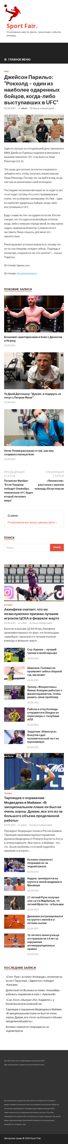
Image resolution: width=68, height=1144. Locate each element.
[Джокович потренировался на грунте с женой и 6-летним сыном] (14, 927)
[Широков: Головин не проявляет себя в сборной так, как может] (14, 679)
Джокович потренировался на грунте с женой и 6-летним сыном (45, 920)
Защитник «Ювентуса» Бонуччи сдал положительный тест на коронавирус (43, 736)
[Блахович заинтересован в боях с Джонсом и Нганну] (34, 333)
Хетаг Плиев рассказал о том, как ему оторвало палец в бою (29, 452)
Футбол (8, 605)
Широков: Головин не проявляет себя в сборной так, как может (44, 671)
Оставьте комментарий (42, 108)
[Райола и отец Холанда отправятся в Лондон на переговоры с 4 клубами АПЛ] (14, 720)
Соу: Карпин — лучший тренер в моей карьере (42, 651)
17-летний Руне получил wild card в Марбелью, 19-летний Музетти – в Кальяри (45, 901)
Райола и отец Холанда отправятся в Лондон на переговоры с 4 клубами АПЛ (43, 714)
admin (24, 108)
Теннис (8, 793)
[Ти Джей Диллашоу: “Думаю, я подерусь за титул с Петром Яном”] (34, 390)
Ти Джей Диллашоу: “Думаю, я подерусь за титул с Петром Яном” (32, 395)
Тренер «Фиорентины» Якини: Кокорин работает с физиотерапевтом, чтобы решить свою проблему (44, 692)
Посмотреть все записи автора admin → (33, 522)
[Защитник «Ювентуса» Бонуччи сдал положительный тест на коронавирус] (14, 743)
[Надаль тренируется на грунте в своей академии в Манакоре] (14, 889)
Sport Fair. (22, 26)
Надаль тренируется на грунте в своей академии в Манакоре (44, 882)
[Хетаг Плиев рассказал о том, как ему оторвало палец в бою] (34, 446)
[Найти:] (34, 547)
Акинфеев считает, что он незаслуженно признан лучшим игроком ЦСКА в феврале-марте (31, 613)
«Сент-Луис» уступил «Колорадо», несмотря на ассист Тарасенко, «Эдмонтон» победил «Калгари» (34, 980)
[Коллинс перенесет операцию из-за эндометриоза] (14, 871)
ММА (6, 72)
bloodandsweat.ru (27, 273)
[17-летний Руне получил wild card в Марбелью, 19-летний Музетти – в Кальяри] (14, 908)
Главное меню (19, 59)
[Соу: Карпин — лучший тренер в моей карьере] (14, 660)
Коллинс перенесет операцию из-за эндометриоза (40, 863)
